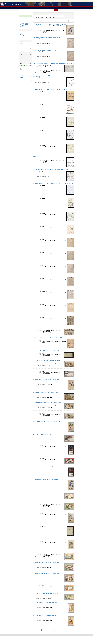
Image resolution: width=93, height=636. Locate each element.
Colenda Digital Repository (4, 4)
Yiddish (21, 47)
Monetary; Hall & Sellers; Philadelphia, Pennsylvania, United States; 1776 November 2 (47, 314)
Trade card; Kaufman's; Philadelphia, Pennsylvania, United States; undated (45, 492)
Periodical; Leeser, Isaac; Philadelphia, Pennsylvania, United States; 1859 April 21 (46, 301)
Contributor (21, 56)
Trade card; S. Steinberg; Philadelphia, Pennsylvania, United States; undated (46, 327)
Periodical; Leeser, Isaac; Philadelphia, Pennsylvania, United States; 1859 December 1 (47, 236)
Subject (21, 29)
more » (21, 38)
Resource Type (22, 61)
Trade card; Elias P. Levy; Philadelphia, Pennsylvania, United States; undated (46, 392)
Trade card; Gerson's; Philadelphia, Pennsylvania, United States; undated (45, 512)
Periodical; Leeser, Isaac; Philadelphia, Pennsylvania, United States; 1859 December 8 (47, 249)
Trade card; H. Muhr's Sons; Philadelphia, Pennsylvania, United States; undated (46, 551)
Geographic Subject (23, 65)
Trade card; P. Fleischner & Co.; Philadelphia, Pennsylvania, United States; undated (47, 466)
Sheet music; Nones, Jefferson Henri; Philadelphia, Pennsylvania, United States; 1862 (47, 223)
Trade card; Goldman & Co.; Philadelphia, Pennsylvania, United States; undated (46, 379)
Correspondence (22, 33)
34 (53, 629)
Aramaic (21, 48)
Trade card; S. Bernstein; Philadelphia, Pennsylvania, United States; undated (46, 479)
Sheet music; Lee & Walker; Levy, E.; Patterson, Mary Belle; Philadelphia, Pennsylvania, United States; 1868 (50, 24)
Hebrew (21, 44)
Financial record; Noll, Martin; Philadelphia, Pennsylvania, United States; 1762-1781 (47, 350)
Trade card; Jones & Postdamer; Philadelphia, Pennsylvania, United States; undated (47, 360)
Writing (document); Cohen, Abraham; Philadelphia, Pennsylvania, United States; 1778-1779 (48, 337)
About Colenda (89, 7)
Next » (39, 629)
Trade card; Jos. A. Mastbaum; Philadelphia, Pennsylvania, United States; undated (46, 602)
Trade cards (21, 34)
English (21, 43)
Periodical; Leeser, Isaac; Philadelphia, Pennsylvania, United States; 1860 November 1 (47, 262)
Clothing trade (22, 35)
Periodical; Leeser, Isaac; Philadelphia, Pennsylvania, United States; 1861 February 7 (47, 275)
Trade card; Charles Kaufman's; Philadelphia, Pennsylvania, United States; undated (47, 593)
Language (21, 41)
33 (51, 629)
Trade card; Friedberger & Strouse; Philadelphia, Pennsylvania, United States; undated (47, 402)
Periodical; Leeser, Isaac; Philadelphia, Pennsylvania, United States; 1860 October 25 (47, 37)
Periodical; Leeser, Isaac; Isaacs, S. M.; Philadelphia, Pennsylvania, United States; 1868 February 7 (49, 288)
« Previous (35, 629)
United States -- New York (24, 75)
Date (20, 52)
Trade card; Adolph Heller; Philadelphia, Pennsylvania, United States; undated (46, 434)
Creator (21, 54)
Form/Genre (22, 63)
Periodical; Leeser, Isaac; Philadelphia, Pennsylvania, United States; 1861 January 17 (47, 50)
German (21, 45)
